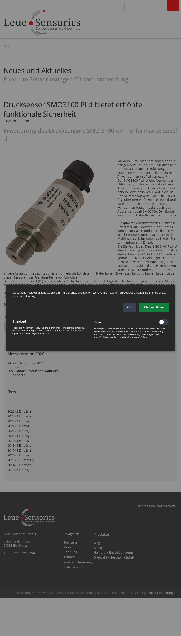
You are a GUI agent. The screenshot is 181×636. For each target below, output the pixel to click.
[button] (129, 307)
